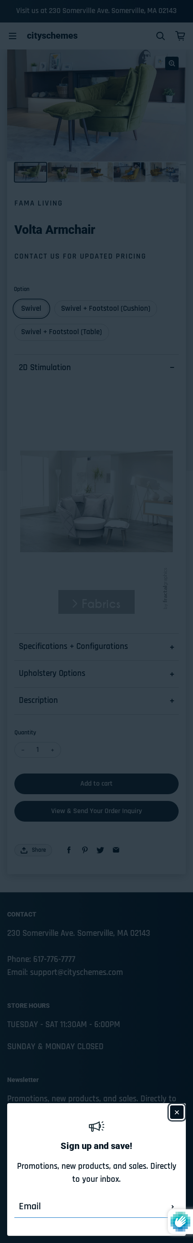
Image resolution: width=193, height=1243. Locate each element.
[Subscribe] (172, 1206)
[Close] (177, 1112)
